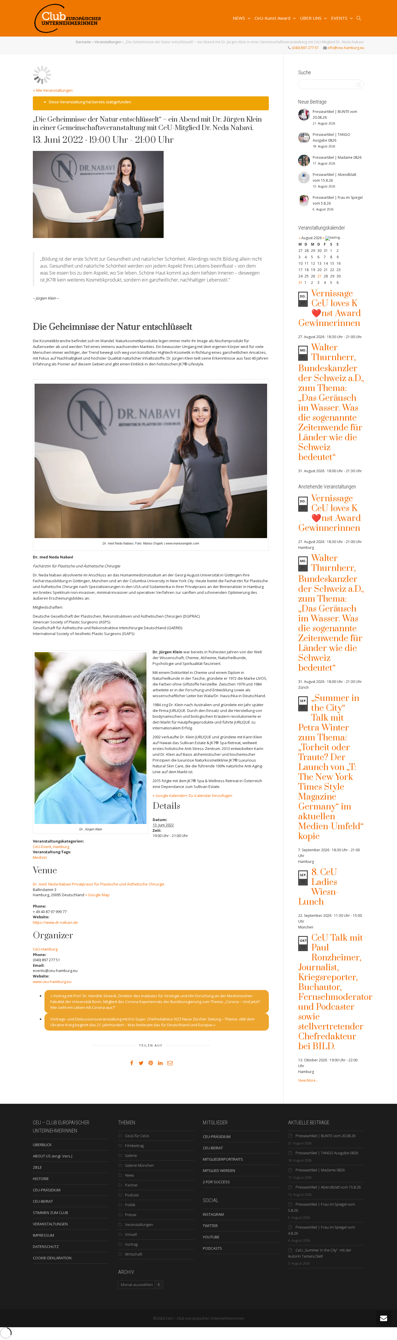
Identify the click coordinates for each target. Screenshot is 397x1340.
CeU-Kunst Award (273, 18)
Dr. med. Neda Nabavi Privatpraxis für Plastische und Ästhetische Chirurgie (98, 884)
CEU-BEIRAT (43, 1201)
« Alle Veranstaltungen (53, 90)
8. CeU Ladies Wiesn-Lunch (318, 887)
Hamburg (61, 846)
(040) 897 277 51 (305, 47)
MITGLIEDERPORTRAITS (223, 1159)
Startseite (83, 41)
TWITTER (210, 1225)
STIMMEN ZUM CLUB (50, 1212)
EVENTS (339, 18)
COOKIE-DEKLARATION (52, 1257)
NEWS (239, 18)
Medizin (40, 857)
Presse (130, 1214)
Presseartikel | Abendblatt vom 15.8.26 (328, 1187)
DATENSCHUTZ (46, 1246)
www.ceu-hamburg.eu (52, 981)
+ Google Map (97, 894)
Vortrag (131, 1244)
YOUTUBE (211, 1237)
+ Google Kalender (169, 795)
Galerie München (139, 1165)
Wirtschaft (133, 1254)
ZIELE (37, 1167)
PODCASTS (212, 1248)
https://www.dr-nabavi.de (55, 922)
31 (300, 282)
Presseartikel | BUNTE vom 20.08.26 (325, 1135)
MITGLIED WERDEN (219, 1170)
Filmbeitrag (134, 1145)
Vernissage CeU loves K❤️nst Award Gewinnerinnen (329, 308)
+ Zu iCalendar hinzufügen (208, 795)
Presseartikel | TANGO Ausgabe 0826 (327, 1152)
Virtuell (131, 1234)
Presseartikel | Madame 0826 (320, 1170)
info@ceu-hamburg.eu (345, 47)
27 (319, 276)
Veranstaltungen (107, 41)
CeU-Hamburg (45, 949)
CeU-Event (42, 846)
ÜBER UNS (311, 18)
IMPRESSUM (43, 1235)
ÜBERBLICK (42, 1144)
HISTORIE (41, 1178)
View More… (308, 1080)
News (129, 1175)
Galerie (131, 1155)
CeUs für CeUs (137, 1135)
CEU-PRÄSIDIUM (46, 1190)
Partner (131, 1185)
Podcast (132, 1194)
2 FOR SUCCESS (216, 1181)
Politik (130, 1204)
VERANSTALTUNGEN (50, 1224)
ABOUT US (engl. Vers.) (52, 1156)
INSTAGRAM (213, 1214)
